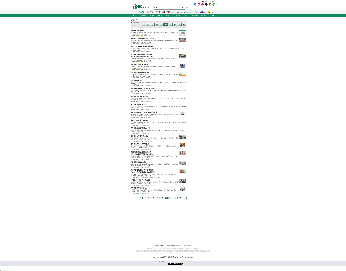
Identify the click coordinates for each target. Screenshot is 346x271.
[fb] (195, 4)
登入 (203, 2)
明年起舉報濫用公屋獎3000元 (140, 128)
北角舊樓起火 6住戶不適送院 (140, 144)
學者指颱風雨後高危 (137, 30)
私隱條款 (168, 245)
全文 (148, 34)
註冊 (206, 2)
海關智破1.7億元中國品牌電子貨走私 (142, 38)
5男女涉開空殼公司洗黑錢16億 (140, 180)
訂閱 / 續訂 (212, 2)
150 (184, 24)
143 (153, 24)
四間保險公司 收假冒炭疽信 (139, 136)
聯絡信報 (189, 245)
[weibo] (210, 4)
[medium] (206, 4)
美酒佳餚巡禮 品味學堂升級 (139, 96)
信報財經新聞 (161, 262)
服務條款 (162, 245)
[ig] (202, 4)
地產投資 (169, 15)
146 (166, 24)
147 (171, 24)
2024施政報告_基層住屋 (147, 177)
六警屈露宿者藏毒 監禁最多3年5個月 (142, 88)
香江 (138, 36)
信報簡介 (157, 245)
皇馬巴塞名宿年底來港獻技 (139, 64)
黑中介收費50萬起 (136, 80)
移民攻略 (203, 15)
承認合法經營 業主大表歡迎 (139, 120)
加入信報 (183, 245)
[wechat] (213, 4)
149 (180, 24)
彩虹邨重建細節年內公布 (139, 162)
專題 (186, 15)
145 (162, 24)
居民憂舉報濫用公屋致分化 (139, 104)
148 (175, 24)
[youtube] (199, 4)
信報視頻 (195, 15)
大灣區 (212, 15)
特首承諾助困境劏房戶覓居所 (140, 72)
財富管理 (177, 15)
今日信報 (151, 15)
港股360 (160, 15)
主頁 (134, 15)
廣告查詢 (178, 245)
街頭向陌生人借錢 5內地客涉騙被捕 (142, 46)
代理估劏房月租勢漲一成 (139, 188)
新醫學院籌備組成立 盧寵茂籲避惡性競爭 (144, 112)
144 (157, 24)
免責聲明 (173, 245)
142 (148, 24)
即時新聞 (143, 15)
